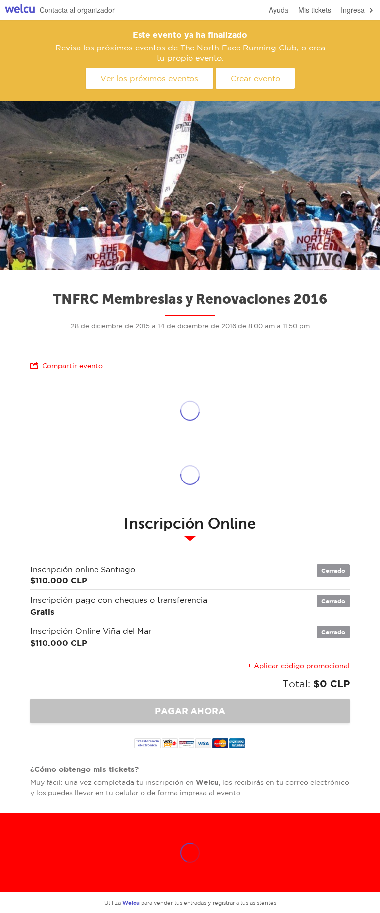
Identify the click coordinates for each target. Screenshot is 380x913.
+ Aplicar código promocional (298, 666)
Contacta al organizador (77, 10)
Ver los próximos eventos (149, 78)
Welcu (20, 10)
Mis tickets (314, 10)
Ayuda (278, 10)
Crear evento (255, 78)
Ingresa (353, 10)
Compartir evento (72, 366)
